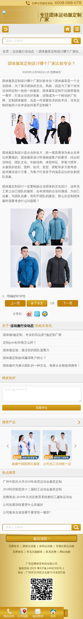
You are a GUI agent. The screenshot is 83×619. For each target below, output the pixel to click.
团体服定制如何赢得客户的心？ (24, 358)
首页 (6, 51)
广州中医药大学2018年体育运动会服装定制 (32, 481)
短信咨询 (38, 616)
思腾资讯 (18, 551)
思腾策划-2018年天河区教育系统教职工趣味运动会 (37, 497)
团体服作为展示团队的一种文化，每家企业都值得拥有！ (41, 365)
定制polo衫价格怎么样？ (19, 342)
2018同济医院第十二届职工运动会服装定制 (32, 489)
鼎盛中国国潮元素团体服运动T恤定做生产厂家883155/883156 (25, 471)
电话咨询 (9, 616)
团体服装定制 (11, 81)
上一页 (15, 303)
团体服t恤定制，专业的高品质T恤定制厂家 (32, 334)
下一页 (67, 303)
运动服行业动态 (23, 51)
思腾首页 (14, 546)
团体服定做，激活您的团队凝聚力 (26, 350)
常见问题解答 (34, 551)
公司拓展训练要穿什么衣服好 (23, 504)
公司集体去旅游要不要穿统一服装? (27, 512)
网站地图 (65, 551)
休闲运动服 (45, 546)
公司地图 (22, 616)
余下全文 (37, 303)
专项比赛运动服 (65, 546)
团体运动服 (29, 546)
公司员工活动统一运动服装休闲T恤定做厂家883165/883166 (57, 471)
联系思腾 (51, 551)
